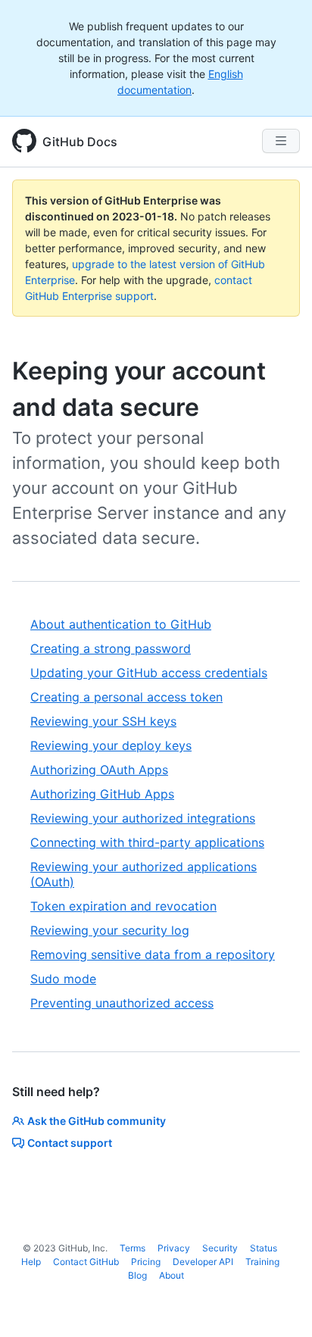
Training (262, 1261)
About (171, 1275)
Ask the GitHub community (96, 1120)
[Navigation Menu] (281, 141)
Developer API (203, 1261)
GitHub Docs (79, 141)
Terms (132, 1248)
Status (263, 1248)
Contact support (69, 1142)
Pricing (146, 1261)
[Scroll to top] (279, 1304)
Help (31, 1261)
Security (220, 1248)
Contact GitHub (86, 1261)
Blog (137, 1275)
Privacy (174, 1248)
